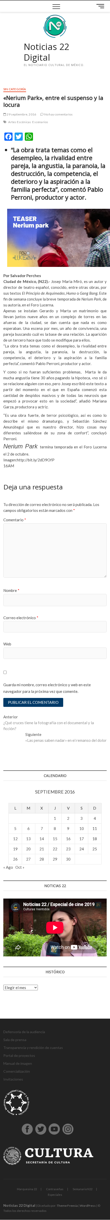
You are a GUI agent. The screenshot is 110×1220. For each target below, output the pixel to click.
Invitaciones (13, 1079)
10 (81, 828)
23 (68, 849)
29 (55, 859)
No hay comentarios (58, 114)
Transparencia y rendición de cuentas (33, 1047)
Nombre (11, 590)
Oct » (19, 867)
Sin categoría (14, 89)
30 (68, 859)
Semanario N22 (82, 1189)
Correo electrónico (20, 617)
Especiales (55, 1194)
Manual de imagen (17, 1063)
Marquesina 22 (27, 1189)
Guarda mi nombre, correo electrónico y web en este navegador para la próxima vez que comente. (47, 688)
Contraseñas (54, 1189)
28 (41, 859)
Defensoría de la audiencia (24, 1032)
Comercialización (16, 1071)
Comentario (14, 519)
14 (41, 838)
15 (55, 838)
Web (7, 644)
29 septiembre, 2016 (21, 114)
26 (15, 859)
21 (41, 849)
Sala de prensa (14, 1039)
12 (15, 838)
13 (28, 838)
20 (28, 849)
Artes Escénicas (19, 122)
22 (55, 849)
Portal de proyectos (19, 1055)
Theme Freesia (67, 1206)
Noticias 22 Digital (46, 52)
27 (28, 859)
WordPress (88, 1206)
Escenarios (40, 122)
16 (68, 838)
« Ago (8, 867)
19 (15, 849)
